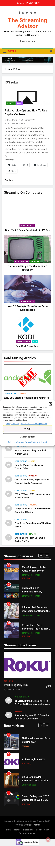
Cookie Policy (42, 830)
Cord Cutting (10, 393)
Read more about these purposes (34, 424)
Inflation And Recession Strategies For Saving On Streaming (35, 611)
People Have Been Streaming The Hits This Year (35, 629)
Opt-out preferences (16, 442)
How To (35, 261)
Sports (31, 461)
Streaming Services (31, 575)
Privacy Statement (32, 442)
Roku (19, 103)
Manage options (27, 436)
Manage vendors (12, 424)
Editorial (22, 393)
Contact (20, 3)
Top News (32, 476)
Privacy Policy (32, 3)
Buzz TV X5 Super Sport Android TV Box (27, 230)
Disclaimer (28, 830)
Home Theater (27, 225)
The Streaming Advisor (27, 23)
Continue (9, 180)
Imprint (44, 442)
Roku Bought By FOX (16, 685)
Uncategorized (22, 697)
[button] (50, 403)
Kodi (35, 341)
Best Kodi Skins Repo (27, 346)
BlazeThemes (33, 824)
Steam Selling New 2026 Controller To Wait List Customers (35, 800)
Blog (8, 830)
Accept (27, 428)
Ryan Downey (13, 119)
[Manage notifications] (48, 839)
